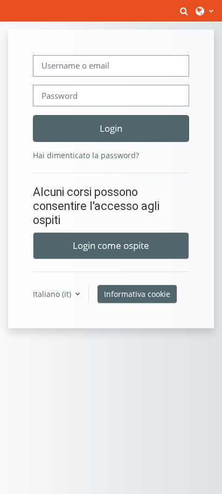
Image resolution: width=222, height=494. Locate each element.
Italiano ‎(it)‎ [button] (53, 294)
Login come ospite (111, 245)
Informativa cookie (137, 294)
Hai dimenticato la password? (86, 155)
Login (111, 127)
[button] (184, 11)
